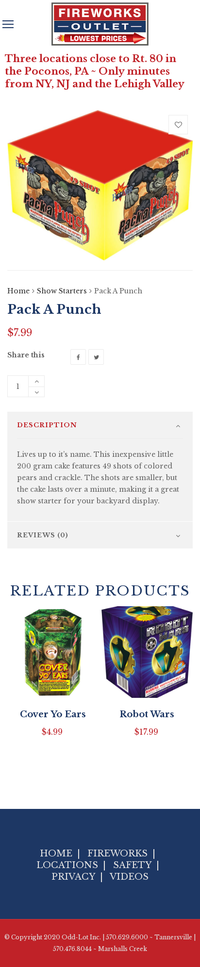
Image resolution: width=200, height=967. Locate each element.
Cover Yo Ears (53, 714)
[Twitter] (96, 357)
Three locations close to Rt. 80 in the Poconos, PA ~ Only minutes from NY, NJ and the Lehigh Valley (94, 71)
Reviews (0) (42, 535)
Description (47, 425)
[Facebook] (78, 357)
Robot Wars (146, 714)
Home (18, 291)
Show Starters (62, 291)
